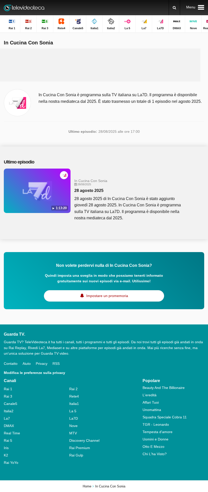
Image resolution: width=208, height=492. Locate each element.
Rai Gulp (76, 455)
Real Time (12, 433)
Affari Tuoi (151, 402)
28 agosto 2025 (88, 190)
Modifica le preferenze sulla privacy (34, 373)
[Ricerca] (174, 7)
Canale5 (10, 404)
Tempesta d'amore (157, 432)
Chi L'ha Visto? (155, 454)
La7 (7, 418)
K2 (6, 455)
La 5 (72, 411)
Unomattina (152, 410)
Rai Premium (79, 448)
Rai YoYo (11, 463)
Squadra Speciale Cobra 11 (165, 417)
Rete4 (74, 396)
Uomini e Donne (155, 439)
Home (87, 486)
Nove (73, 426)
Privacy (41, 364)
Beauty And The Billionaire (164, 388)
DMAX (9, 426)
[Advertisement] (100, 65)
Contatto (11, 364)
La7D (73, 418)
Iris (6, 448)
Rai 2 (73, 389)
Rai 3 (8, 396)
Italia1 (74, 404)
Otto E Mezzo (153, 447)
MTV (73, 433)
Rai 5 (8, 440)
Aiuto (27, 364)
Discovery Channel (84, 440)
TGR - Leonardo (156, 424)
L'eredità (150, 395)
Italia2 (8, 411)
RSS (56, 364)
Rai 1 (8, 389)
